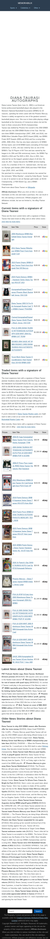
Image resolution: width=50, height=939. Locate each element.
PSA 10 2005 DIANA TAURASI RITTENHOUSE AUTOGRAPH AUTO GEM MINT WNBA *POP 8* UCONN (23, 614)
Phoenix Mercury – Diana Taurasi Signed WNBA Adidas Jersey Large (23, 581)
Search (38, 911)
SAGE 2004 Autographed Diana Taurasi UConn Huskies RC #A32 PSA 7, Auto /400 (23, 659)
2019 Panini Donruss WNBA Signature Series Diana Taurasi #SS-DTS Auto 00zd (23, 500)
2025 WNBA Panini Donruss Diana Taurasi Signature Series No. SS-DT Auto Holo (23, 549)
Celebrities (24, 8)
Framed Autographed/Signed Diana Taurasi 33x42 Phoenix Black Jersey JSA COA (22, 320)
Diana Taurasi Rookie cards (28, 414)
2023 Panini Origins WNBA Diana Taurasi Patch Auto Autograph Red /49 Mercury (22, 265)
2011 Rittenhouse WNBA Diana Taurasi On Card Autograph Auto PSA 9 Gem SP (23, 483)
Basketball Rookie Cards (11, 419)
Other (36, 8)
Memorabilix (25, 3)
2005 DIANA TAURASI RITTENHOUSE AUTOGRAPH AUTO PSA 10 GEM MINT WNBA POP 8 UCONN (23, 451)
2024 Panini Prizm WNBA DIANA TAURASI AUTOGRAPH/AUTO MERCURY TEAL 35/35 (23, 516)
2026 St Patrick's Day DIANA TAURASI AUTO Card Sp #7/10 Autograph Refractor (23, 565)
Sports (12, 8)
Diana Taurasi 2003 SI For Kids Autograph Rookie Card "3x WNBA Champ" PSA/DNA (22, 306)
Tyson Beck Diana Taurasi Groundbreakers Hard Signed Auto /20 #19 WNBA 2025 (22, 360)
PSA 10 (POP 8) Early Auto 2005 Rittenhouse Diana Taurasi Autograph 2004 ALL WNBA (23, 599)
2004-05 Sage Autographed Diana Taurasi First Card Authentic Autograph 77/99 (23, 440)
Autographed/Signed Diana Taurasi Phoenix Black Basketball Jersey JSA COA (22, 292)
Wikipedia (31, 187)
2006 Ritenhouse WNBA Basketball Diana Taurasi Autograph (22, 236)
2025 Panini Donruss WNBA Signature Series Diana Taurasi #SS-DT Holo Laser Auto (23, 533)
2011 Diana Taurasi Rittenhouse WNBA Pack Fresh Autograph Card (22, 251)
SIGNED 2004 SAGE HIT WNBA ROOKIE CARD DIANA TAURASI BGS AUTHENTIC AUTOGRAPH (22, 346)
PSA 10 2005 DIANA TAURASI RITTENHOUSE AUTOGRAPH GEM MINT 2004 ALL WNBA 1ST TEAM (22, 332)
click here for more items (11, 222)
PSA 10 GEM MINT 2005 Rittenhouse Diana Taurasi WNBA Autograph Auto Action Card (23, 628)
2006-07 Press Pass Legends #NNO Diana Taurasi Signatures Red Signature (23, 466)
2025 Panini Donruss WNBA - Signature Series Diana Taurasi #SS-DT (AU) (22, 280)
